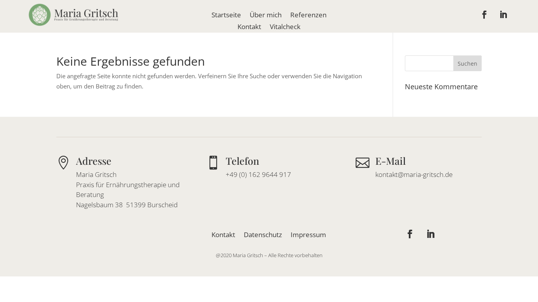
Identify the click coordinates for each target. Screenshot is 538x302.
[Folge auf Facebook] (484, 14)
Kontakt (249, 27)
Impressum (308, 234)
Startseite (226, 15)
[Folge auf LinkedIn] (503, 14)
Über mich (266, 15)
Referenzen (308, 15)
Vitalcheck (285, 27)
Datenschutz (263, 234)
